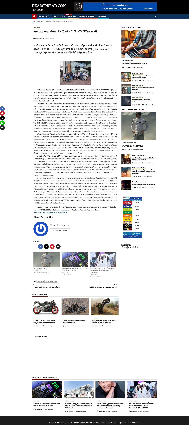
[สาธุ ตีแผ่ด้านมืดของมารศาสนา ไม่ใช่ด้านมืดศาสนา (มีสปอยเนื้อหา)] (126, 159)
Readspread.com (49, 6)
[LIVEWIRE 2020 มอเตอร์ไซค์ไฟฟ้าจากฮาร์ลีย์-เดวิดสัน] (75, 306)
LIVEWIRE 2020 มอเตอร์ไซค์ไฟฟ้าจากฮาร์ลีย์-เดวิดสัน (74, 321)
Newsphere (125, 423)
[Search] (155, 16)
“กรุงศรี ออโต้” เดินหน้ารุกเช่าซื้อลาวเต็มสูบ (46, 286)
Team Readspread (49, 39)
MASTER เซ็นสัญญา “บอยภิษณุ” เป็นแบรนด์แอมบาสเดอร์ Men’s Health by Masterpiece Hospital (110, 405)
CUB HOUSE (40, 281)
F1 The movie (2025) (40, 268)
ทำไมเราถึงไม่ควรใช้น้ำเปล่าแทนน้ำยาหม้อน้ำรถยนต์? (143, 89)
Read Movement (44, 16)
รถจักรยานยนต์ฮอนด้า (51, 281)
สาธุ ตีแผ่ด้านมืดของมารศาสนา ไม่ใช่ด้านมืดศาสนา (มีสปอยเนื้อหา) (143, 159)
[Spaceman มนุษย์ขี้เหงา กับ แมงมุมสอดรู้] (126, 185)
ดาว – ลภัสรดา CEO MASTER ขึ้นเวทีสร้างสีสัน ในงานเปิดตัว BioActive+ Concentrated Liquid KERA (102, 270)
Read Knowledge (58, 16)
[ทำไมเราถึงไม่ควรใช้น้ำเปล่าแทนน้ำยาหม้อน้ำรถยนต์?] (126, 89)
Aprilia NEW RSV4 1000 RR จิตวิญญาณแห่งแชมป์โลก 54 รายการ (44, 321)
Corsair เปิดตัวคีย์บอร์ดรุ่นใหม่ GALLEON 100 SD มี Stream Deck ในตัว (74, 269)
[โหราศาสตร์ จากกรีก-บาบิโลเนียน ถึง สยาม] (126, 101)
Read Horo (102, 16)
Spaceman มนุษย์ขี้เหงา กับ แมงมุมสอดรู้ (143, 184)
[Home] (34, 16)
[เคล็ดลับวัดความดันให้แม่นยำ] (138, 44)
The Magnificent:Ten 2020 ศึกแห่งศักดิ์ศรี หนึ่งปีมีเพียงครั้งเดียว (104, 321)
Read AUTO (36, 27)
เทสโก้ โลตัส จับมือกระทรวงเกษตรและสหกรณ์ (103, 286)
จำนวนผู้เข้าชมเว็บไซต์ (129, 247)
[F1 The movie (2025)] (46, 259)
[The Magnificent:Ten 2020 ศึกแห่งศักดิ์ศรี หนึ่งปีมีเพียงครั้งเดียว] (105, 306)
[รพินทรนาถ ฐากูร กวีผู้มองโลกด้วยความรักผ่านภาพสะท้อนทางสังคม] (126, 77)
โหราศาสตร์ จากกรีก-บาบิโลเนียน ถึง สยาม (142, 101)
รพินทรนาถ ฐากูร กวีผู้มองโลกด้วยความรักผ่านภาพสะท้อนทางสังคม (143, 77)
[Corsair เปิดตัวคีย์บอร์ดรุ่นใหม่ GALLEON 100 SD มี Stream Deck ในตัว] (75, 259)
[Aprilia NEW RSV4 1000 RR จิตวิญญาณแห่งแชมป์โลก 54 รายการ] (46, 306)
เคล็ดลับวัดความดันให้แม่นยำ (134, 63)
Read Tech (72, 16)
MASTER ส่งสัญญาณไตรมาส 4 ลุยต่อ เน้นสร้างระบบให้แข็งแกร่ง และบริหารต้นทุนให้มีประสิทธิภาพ (78, 405)
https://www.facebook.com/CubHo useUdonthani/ (51, 213)
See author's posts (60, 230)
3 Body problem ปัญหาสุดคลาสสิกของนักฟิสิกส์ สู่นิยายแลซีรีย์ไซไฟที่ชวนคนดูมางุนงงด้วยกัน (143, 172)
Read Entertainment (87, 16)
